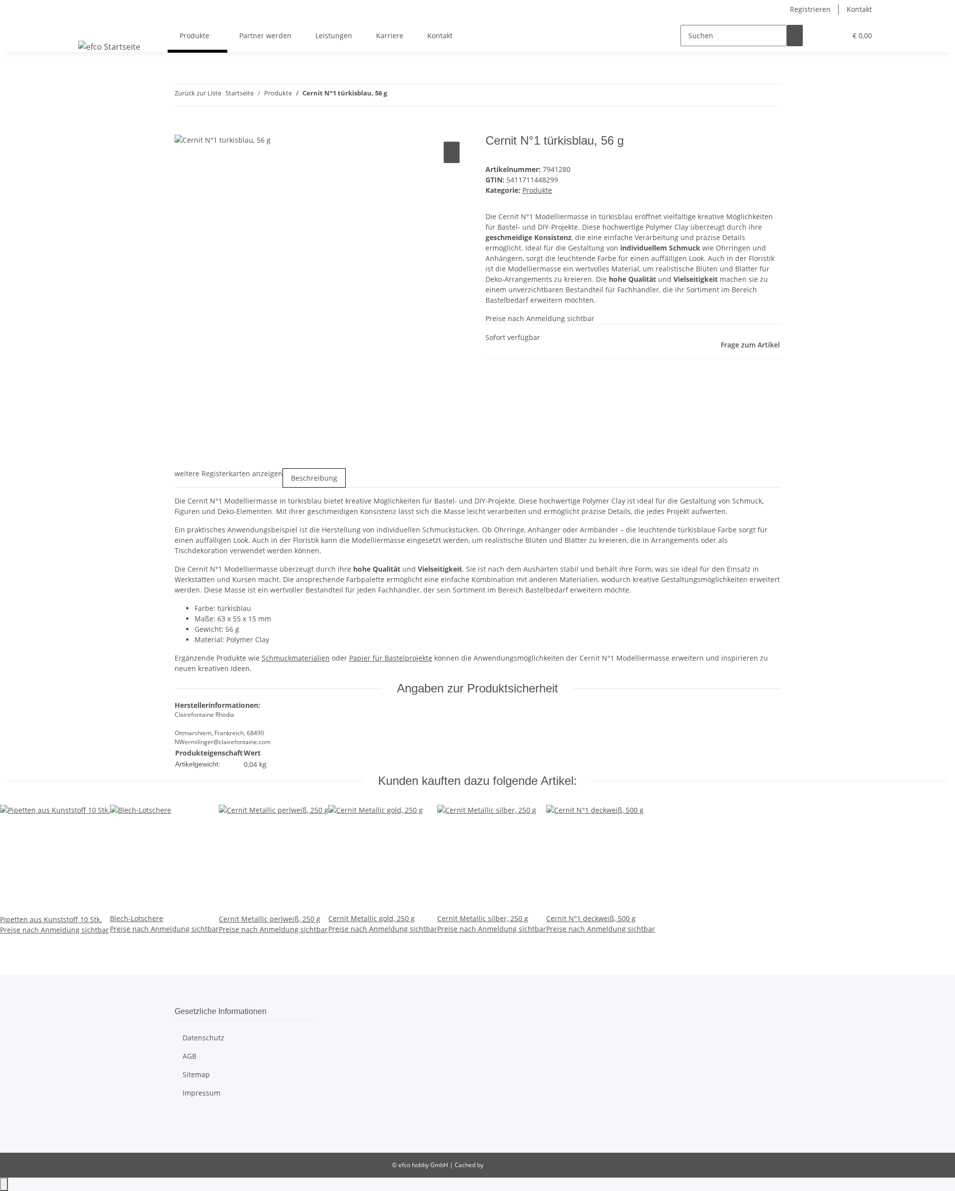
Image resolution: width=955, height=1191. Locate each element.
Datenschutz (203, 1037)
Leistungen (333, 35)
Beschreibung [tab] (314, 478)
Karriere (389, 35)
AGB (189, 1056)
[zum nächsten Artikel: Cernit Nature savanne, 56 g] (413, 95)
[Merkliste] (835, 35)
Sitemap (196, 1074)
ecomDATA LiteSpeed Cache (524, 1165)
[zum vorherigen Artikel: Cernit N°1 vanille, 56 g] (395, 95)
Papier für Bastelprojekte (390, 658)
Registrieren (810, 9)
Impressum (201, 1093)
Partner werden (265, 35)
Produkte (537, 190)
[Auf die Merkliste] (452, 152)
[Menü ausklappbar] (87, 26)
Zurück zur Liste (198, 92)
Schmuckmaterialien (296, 658)
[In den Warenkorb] (183, 128)
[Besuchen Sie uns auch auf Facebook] (183, 1119)
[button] (819, 35)
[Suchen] (795, 35)
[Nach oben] (4, 1184)
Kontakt (859, 9)
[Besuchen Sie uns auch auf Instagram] (183, 1131)
